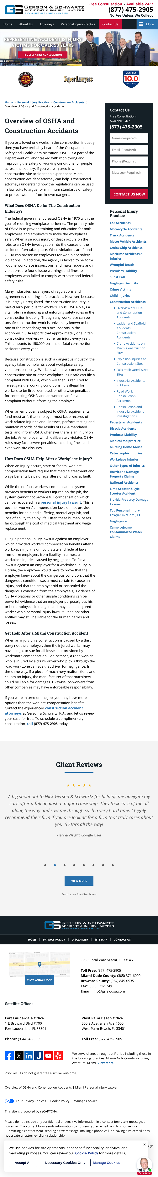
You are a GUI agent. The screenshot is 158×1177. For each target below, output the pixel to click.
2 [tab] (55, 865)
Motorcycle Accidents (126, 229)
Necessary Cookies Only (65, 1163)
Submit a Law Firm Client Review (79, 894)
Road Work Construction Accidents (126, 396)
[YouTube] (48, 1055)
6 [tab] (93, 865)
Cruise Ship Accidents (126, 248)
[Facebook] (9, 1055)
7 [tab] (103, 865)
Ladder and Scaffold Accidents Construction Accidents (131, 330)
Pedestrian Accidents (126, 422)
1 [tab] (45, 865)
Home (7, 24)
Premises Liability (123, 271)
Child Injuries (120, 295)
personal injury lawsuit (61, 502)
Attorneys (47, 24)
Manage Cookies (85, 1101)
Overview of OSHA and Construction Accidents (130, 312)
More (150, 24)
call (30, 723)
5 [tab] (84, 865)
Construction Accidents (128, 302)
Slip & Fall (117, 277)
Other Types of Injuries (127, 465)
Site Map (101, 939)
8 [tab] (113, 865)
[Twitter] (19, 1055)
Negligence (118, 521)
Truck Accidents (122, 235)
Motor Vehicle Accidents (128, 241)
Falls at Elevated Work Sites (132, 372)
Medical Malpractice (125, 441)
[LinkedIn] (28, 1055)
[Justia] (38, 1055)
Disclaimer (80, 939)
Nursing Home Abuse (126, 447)
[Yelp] (58, 1055)
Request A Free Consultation (43, 54)
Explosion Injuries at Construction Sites (131, 361)
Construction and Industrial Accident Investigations (130, 411)
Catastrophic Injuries (126, 453)
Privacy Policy (54, 939)
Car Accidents (120, 223)
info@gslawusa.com (108, 991)
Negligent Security (124, 283)
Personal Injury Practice (78, 24)
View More (79, 881)
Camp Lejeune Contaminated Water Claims (126, 532)
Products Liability (123, 435)
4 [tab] (74, 865)
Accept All (23, 1163)
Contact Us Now (129, 194)
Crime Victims (120, 289)
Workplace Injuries (124, 459)
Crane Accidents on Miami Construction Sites (131, 348)
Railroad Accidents (124, 482)
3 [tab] (64, 865)
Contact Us (110, 24)
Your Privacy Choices (31, 1101)
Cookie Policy (59, 1101)
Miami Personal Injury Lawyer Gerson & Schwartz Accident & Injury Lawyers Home (44, 9)
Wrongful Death (122, 265)
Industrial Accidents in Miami (131, 382)
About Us (26, 24)
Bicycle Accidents (123, 428)
